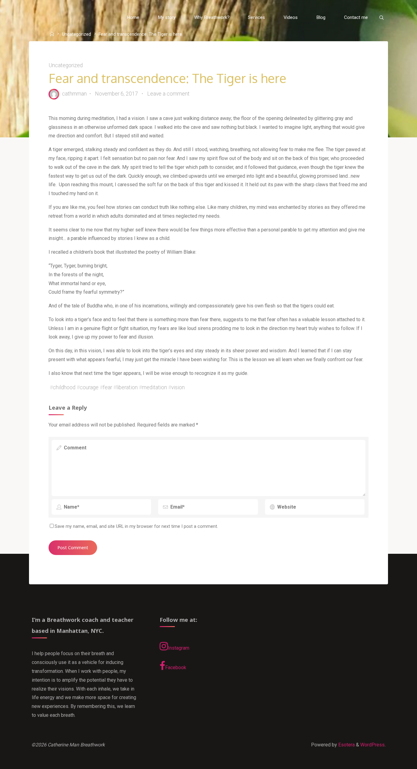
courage (89, 387)
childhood (64, 387)
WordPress (372, 745)
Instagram (178, 648)
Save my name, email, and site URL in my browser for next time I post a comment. (136, 526)
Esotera (346, 745)
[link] (381, 18)
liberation (127, 387)
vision (178, 387)
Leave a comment (168, 94)
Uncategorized (76, 34)
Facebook (175, 667)
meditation (154, 387)
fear (107, 387)
